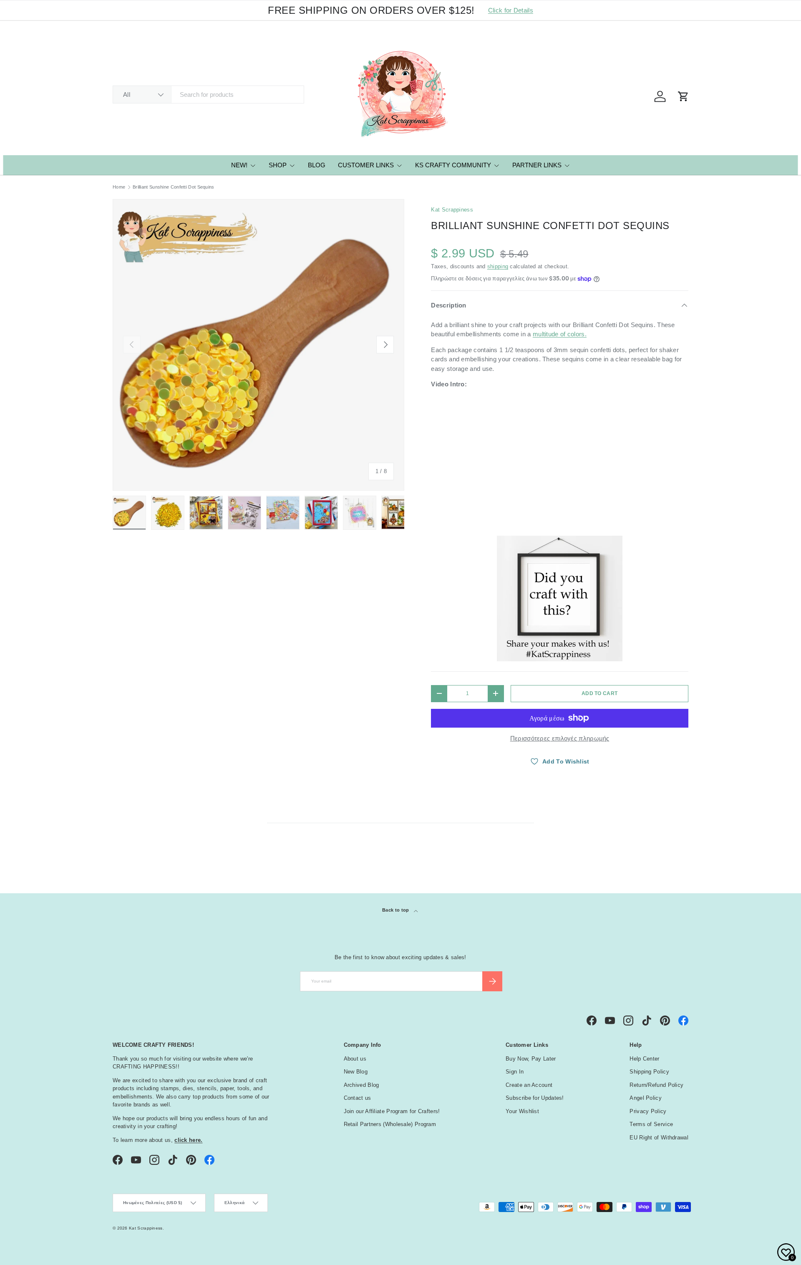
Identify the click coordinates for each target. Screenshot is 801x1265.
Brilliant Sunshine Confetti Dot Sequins (173, 187)
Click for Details (510, 10)
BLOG (316, 165)
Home (119, 187)
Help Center (644, 1059)
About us (355, 1059)
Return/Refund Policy (656, 1085)
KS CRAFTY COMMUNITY (453, 165)
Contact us (357, 1098)
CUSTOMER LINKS (366, 165)
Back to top (396, 909)
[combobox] (208, 94)
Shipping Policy (649, 1071)
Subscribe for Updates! (535, 1098)
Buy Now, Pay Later (531, 1059)
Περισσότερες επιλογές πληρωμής (560, 738)
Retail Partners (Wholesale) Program (390, 1124)
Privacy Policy (648, 1111)
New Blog (356, 1071)
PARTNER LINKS (537, 165)
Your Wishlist (522, 1111)
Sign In (515, 1071)
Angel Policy (646, 1098)
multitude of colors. (560, 334)
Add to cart (599, 693)
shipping (497, 266)
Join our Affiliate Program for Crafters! (392, 1111)
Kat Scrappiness (452, 210)
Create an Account (529, 1085)
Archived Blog (361, 1085)
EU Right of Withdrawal (659, 1137)
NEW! (239, 165)
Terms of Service (651, 1124)
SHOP (278, 165)
